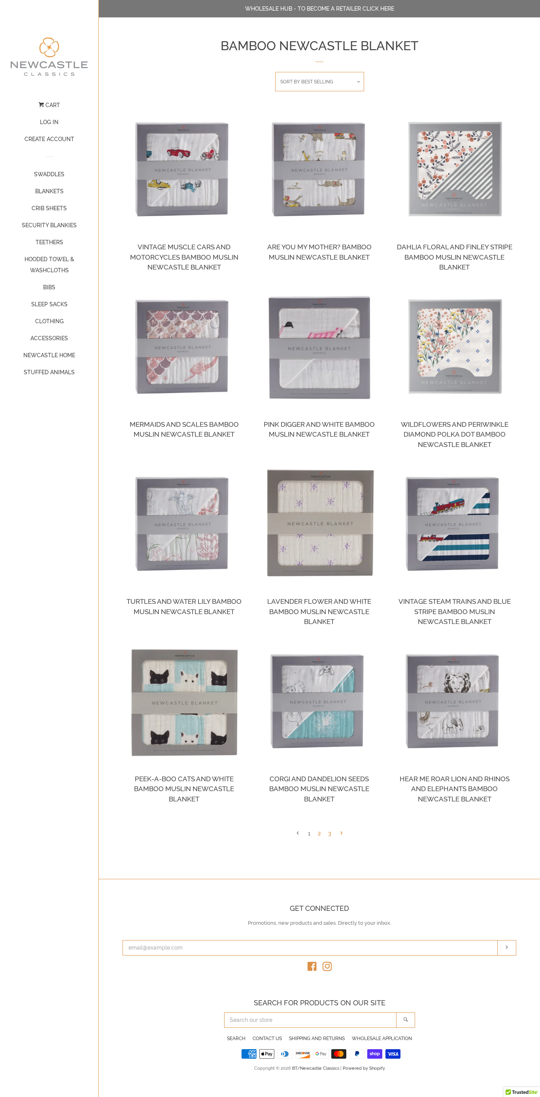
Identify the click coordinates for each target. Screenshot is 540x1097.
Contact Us (267, 1038)
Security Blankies (49, 225)
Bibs (49, 287)
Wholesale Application (382, 1038)
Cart (52, 105)
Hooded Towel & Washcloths (49, 264)
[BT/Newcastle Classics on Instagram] (327, 968)
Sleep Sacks (49, 304)
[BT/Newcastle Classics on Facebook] (312, 968)
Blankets (49, 191)
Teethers (49, 242)
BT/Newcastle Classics (316, 1068)
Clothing (49, 321)
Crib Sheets (49, 208)
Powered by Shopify (364, 1068)
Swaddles (49, 174)
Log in (49, 122)
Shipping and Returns (317, 1038)
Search (236, 1038)
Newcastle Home (49, 355)
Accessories (49, 338)
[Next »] (341, 834)
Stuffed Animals (49, 372)
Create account (49, 139)
